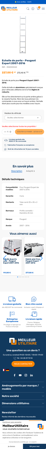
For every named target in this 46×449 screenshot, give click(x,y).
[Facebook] (14, 375)
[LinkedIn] (31, 375)
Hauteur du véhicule (12, 113)
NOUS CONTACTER (23, 364)
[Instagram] (25, 375)
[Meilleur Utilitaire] (3, 370)
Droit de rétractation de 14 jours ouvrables (23, 149)
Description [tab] (16, 171)
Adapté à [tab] (30, 171)
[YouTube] (20, 375)
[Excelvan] (7, 370)
